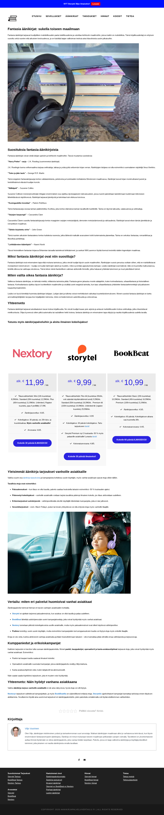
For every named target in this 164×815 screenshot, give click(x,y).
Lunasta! (95, 4)
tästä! (87, 426)
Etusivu (37, 16)
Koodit (117, 16)
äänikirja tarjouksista (31, 478)
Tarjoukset (89, 16)
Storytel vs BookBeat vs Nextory (60, 786)
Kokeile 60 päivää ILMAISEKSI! (132, 440)
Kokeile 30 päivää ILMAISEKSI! (32, 443)
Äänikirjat (71, 16)
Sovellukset (53, 16)
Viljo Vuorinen (32, 728)
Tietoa (130, 16)
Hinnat (105, 16)
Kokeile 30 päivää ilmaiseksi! (82, 456)
